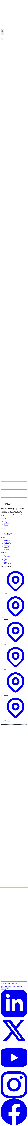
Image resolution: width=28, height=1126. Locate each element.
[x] (14, 1043)
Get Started (4, 37)
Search (2, 109)
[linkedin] (14, 1016)
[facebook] (14, 1124)
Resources (3, 20)
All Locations (7, 721)
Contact (2, 27)
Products (3, 10)
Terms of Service (12, 986)
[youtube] (14, 1070)
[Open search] (1, 36)
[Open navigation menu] (2, 39)
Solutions (3, 4)
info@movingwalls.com (6, 439)
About (2, 16)
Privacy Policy (4, 986)
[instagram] (14, 1097)
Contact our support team (13, 315)
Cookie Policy (19, 986)
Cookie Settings (4, 988)
